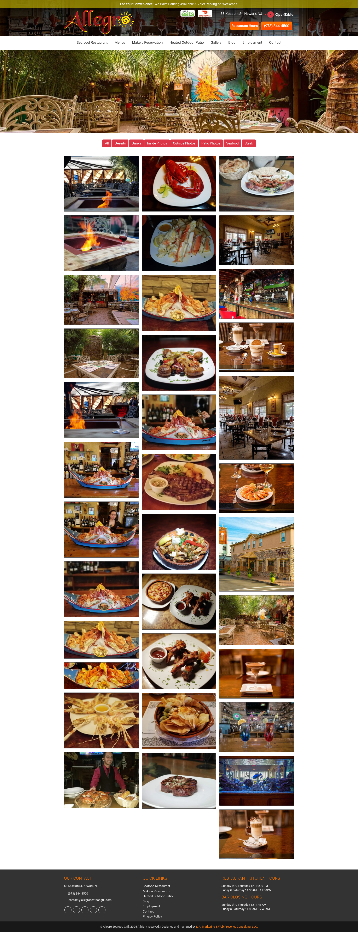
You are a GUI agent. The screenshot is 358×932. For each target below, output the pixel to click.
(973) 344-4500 (276, 26)
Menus (120, 42)
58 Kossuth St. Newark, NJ (241, 14)
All (107, 143)
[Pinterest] (93, 909)
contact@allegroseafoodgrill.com (89, 900)
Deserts (120, 143)
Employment (252, 42)
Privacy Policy (152, 916)
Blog (232, 42)
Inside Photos (157, 143)
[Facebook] (67, 909)
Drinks (136, 143)
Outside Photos (184, 143)
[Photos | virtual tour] (101, 185)
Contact (275, 42)
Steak (249, 143)
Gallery (216, 42)
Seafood (232, 143)
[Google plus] (101, 909)
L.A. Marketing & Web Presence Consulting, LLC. (227, 926)
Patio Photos (210, 143)
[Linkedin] (84, 909)
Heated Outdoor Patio (186, 42)
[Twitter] (76, 909)
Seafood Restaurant (92, 42)
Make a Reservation (147, 42)
